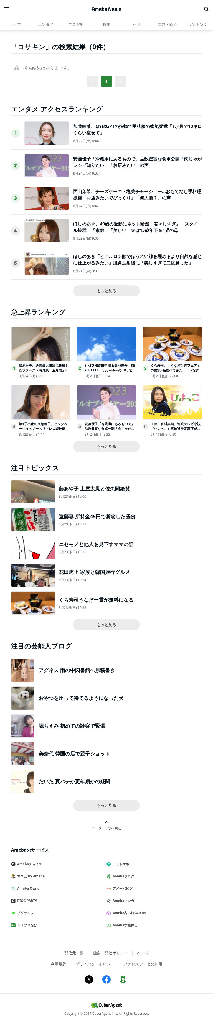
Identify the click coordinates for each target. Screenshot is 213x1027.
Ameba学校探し (125, 925)
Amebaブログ (123, 876)
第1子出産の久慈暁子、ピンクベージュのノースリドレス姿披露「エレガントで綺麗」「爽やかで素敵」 (44, 430)
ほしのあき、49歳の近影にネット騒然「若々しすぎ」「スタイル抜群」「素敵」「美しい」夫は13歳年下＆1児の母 (135, 227)
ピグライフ (25, 913)
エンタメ (46, 24)
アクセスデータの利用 (142, 964)
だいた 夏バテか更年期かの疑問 (74, 781)
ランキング (197, 24)
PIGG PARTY (27, 900)
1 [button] (106, 81)
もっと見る (106, 290)
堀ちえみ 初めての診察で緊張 (72, 725)
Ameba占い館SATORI (129, 913)
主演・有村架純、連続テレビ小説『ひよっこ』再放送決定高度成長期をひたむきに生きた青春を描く (176, 428)
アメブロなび (27, 925)
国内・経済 (167, 24)
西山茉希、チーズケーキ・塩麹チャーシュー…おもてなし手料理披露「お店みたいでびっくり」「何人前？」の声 (137, 194)
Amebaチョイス (29, 864)
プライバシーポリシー (94, 964)
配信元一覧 (74, 953)
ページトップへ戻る (106, 828)
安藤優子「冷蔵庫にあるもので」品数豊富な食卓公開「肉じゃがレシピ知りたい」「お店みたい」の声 (137, 162)
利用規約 (58, 964)
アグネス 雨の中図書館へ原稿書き (77, 670)
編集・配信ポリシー (110, 953)
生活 (137, 24)
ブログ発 (76, 24)
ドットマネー (123, 864)
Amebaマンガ (123, 900)
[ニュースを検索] (206, 9)
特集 (106, 24)
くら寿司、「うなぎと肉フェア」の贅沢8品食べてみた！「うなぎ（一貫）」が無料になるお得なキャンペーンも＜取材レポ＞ (176, 372)
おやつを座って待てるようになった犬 (81, 697)
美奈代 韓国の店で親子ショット (74, 753)
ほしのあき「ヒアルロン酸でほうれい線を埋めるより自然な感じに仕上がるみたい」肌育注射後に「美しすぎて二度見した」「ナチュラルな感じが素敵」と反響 (137, 262)
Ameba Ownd (28, 888)
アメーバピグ (123, 888)
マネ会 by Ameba (31, 876)
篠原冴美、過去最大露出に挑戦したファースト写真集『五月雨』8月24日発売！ (44, 370)
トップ (15, 24)
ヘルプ (143, 953)
